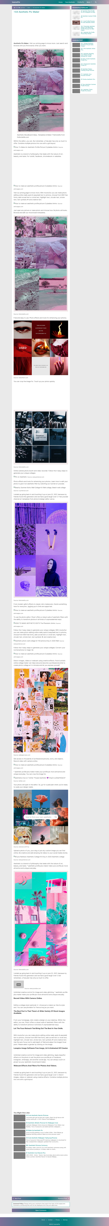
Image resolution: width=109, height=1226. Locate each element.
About (43, 1220)
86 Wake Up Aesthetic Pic (34, 1130)
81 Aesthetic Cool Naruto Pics (35, 1153)
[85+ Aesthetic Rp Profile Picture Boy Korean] (76, 34)
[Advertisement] (41, 26)
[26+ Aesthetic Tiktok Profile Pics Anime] (76, 91)
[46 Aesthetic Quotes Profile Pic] (76, 17)
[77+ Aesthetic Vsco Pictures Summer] (76, 76)
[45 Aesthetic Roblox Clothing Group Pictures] (76, 70)
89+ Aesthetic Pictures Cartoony (37, 1145)
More (88, 2)
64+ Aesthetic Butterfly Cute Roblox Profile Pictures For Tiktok (87, 55)
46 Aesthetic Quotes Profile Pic (88, 16)
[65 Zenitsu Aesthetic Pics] (76, 81)
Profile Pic (81, 2)
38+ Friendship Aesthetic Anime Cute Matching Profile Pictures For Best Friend (88, 28)
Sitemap (65, 1220)
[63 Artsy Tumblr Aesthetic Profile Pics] (76, 60)
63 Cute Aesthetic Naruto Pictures (37, 1115)
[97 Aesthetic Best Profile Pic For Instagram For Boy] (76, 12)
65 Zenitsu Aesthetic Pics (88, 79)
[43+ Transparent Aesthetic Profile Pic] (76, 65)
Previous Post (62, 1198)
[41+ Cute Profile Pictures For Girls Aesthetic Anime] (76, 22)
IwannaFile (16, 2)
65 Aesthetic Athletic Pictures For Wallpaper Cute (42, 1123)
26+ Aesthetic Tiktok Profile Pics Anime (86, 90)
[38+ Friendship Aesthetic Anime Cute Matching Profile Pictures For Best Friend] (76, 28)
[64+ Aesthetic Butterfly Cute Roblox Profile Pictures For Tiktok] (76, 55)
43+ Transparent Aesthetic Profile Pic (88, 64)
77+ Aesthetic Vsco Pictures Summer (86, 75)
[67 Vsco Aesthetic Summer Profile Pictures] (76, 86)
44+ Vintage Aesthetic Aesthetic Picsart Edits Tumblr (87, 45)
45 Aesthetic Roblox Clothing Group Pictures (87, 69)
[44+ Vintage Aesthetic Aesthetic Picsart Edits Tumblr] (76, 45)
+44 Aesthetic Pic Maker (26, 11)
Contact (50, 1220)
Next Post (18, 1198)
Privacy (58, 1220)
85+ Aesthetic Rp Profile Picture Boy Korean (87, 33)
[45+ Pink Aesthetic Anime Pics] (76, 50)
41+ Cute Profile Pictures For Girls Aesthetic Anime (88, 21)
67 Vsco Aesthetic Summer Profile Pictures (88, 85)
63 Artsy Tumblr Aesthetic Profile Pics (88, 59)
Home (61, 2)
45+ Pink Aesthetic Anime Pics (88, 49)
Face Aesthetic (70, 2)
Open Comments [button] (40, 1210)
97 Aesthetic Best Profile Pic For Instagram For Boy (88, 11)
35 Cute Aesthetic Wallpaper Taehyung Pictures (41, 1138)
